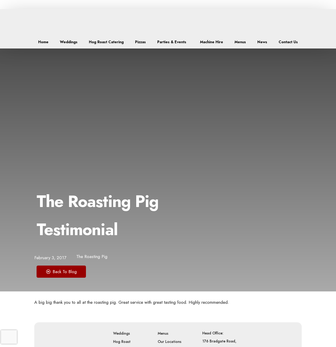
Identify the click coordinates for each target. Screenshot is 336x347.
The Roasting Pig (91, 256)
